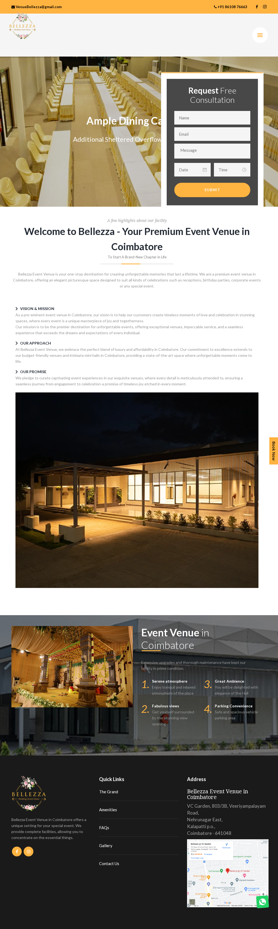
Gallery (105, 845)
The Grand (108, 791)
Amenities (108, 809)
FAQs (104, 827)
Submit (212, 190)
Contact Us (109, 863)
